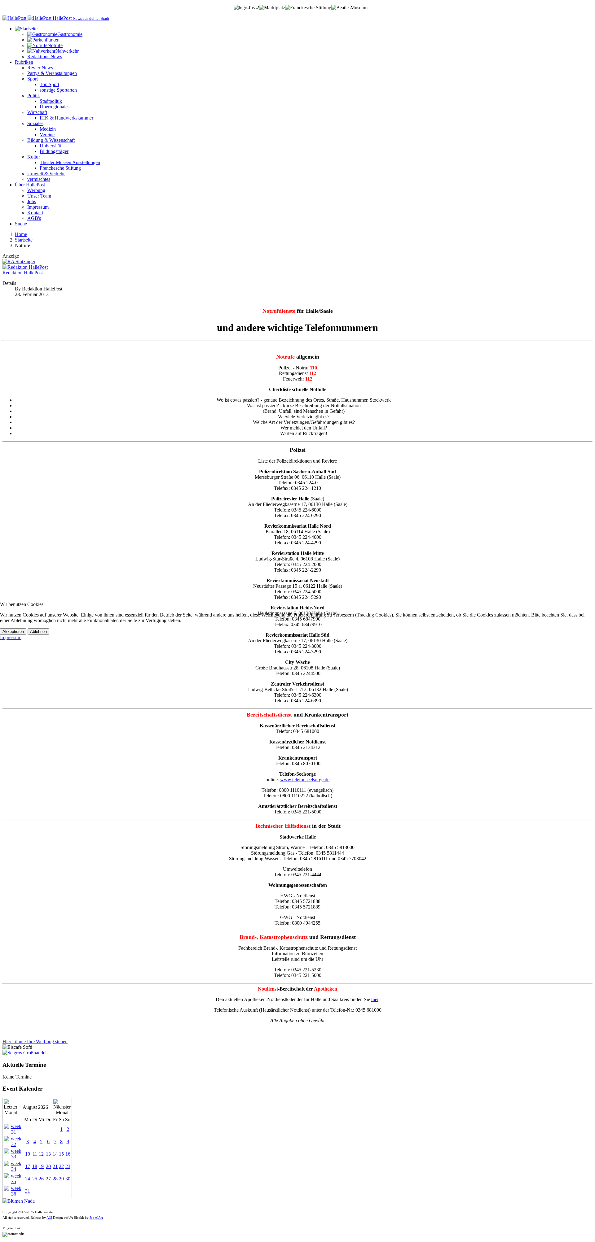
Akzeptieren (13, 631)
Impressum (10, 637)
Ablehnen (38, 631)
